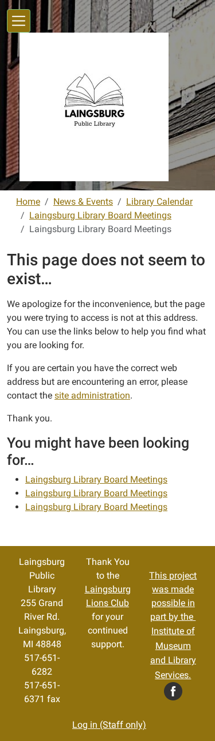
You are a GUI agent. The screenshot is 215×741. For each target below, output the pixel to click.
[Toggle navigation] (18, 21)
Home (28, 201)
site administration (92, 395)
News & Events (83, 201)
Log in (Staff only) (109, 724)
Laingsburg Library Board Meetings (100, 215)
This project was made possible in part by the (173, 625)
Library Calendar (159, 201)
